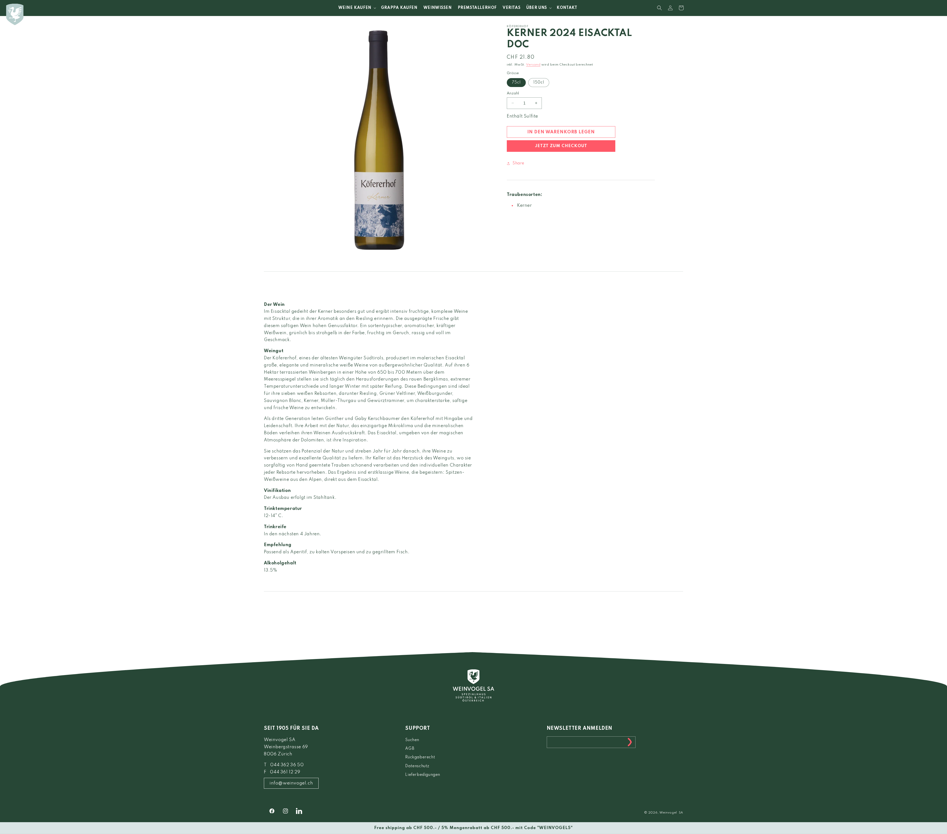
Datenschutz (417, 766)
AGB (409, 749)
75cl (516, 82)
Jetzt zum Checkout (561, 146)
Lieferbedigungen (422, 775)
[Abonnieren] (629, 742)
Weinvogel (668, 812)
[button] (356, 8)
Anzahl (513, 93)
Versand (533, 64)
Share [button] (518, 163)
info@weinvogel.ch (291, 783)
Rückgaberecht (420, 757)
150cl (538, 82)
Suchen (412, 740)
